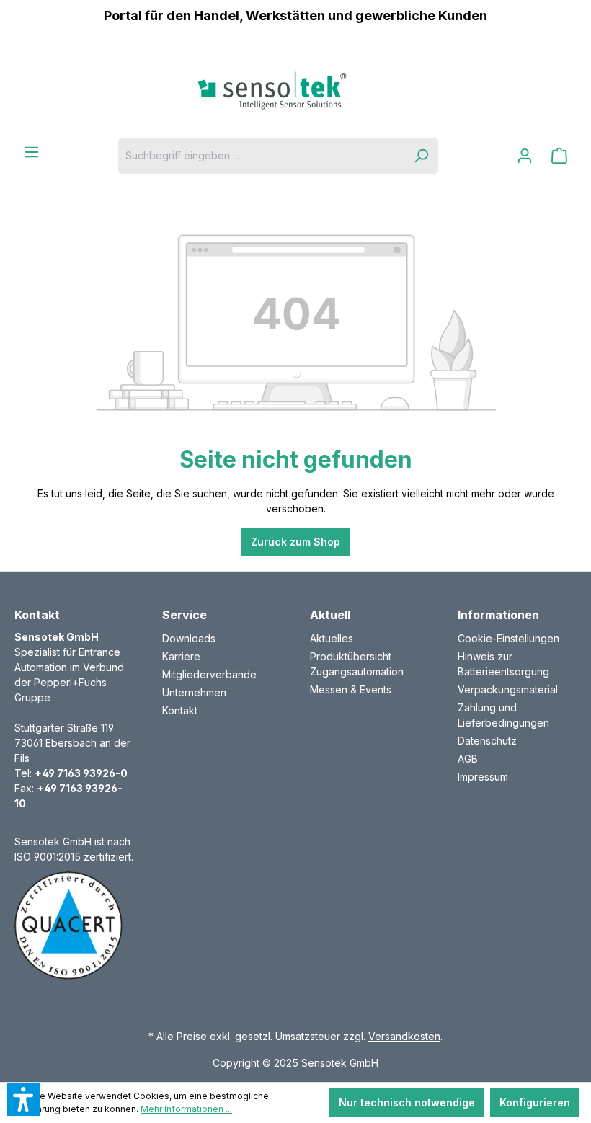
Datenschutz (487, 740)
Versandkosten (404, 1036)
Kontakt (179, 710)
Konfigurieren (534, 1102)
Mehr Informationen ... (186, 1109)
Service (184, 615)
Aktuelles (331, 638)
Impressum (483, 777)
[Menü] (31, 152)
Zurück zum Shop (295, 542)
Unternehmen (194, 692)
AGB (468, 759)
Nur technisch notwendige (407, 1102)
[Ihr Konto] (524, 155)
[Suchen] (421, 156)
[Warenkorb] (559, 155)
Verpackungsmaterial (508, 689)
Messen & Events (350, 689)
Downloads (188, 638)
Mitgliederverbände (209, 674)
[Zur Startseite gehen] (295, 90)
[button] (23, 1099)
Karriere (181, 656)
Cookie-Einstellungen (508, 638)
